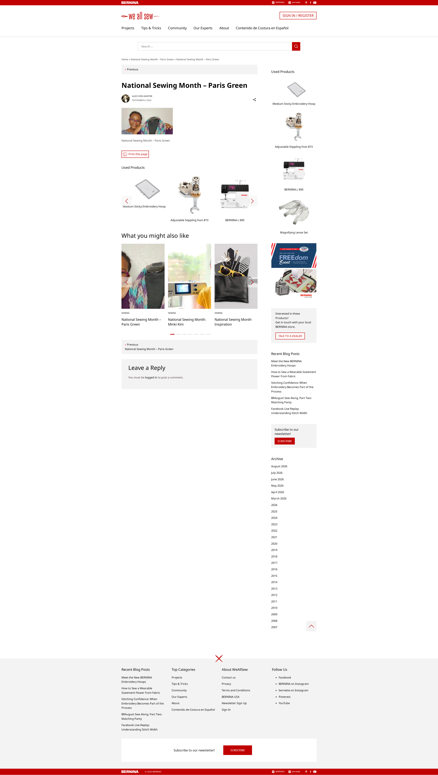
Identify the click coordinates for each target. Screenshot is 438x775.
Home (124, 59)
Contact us (229, 677)
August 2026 (279, 466)
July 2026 (276, 473)
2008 (274, 621)
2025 (274, 511)
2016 (274, 569)
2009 (274, 614)
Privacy (226, 684)
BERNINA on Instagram (294, 684)
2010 (274, 608)
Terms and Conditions (236, 690)
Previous (132, 69)
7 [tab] (208, 334)
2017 (274, 563)
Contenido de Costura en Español (262, 28)
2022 (274, 530)
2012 (274, 595)
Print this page (137, 154)
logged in (151, 377)
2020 (274, 543)
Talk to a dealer (290, 336)
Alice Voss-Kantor (142, 96)
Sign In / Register (298, 15)
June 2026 (277, 479)
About (224, 28)
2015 (274, 576)
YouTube (284, 703)
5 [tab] (196, 334)
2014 (274, 582)
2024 (274, 518)
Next (252, 201)
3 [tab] (184, 334)
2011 (274, 601)
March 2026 (278, 498)
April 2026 (277, 492)
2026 (274, 505)
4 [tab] (190, 334)
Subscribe (285, 441)
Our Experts (203, 28)
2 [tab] (178, 334)
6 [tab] (202, 334)
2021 (274, 537)
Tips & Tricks (151, 28)
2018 (274, 556)
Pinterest (285, 697)
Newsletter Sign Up (234, 703)
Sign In (226, 710)
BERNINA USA (230, 697)
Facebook (285, 677)
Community (177, 28)
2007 (274, 627)
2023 (274, 524)
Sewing (125, 313)
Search (296, 46)
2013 (274, 588)
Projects (127, 28)
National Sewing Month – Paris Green (152, 59)
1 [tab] (172, 334)
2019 (274, 550)
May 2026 (277, 485)
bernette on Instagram (293, 690)
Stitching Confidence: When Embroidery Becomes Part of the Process (292, 387)
